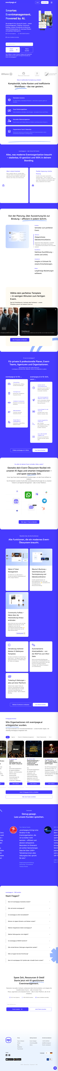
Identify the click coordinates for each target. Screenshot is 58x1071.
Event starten (11, 49)
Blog (18, 1045)
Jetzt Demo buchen (40, 1009)
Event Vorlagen (33, 1041)
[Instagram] (9, 1055)
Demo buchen (27, 49)
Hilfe (36, 1064)
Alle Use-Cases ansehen (29, 797)
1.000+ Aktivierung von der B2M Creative (15, 762)
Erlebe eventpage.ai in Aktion (21, 450)
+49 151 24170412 (45, 1041)
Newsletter (19, 1047)
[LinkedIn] (6, 1055)
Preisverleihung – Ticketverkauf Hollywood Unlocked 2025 (33, 762)
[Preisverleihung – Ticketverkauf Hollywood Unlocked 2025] (33, 749)
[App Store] (9, 1059)
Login (37, 2)
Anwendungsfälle (33, 1043)
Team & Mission (20, 1041)
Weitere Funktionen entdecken (20, 704)
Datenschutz (26, 1064)
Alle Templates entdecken (20, 340)
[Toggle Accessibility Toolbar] (55, 1068)
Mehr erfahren (16, 783)
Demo (31, 1045)
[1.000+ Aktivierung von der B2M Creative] (15, 749)
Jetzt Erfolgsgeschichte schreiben (29, 792)
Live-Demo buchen (40, 450)
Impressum (32, 1064)
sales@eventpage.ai (46, 1043)
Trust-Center (20, 1049)
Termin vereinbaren (46, 1045)
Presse (18, 1043)
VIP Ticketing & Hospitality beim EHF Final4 (51, 762)
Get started (44, 2)
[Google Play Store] (17, 1059)
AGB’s (22, 1064)
